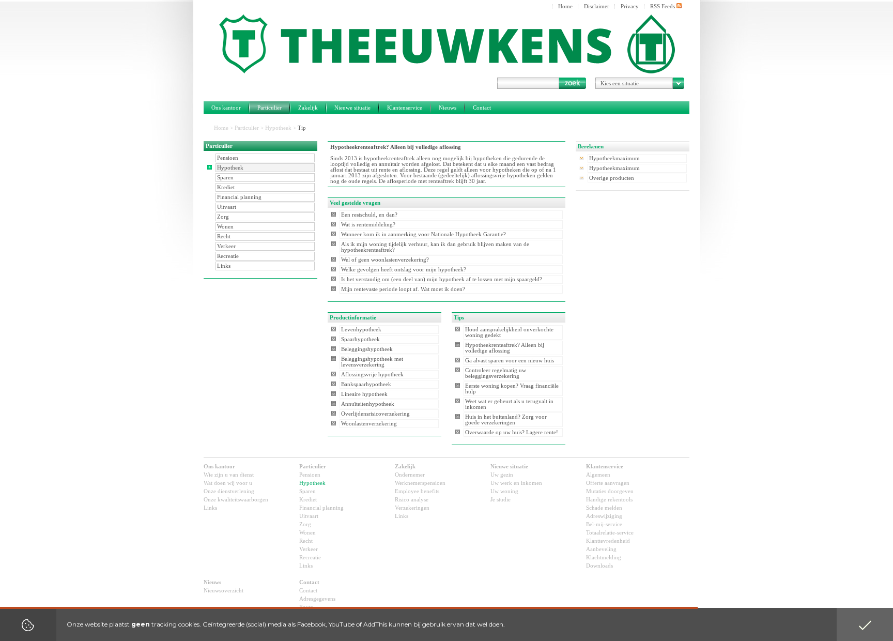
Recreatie (228, 256)
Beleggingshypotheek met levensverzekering (372, 362)
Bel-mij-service (604, 524)
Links (223, 266)
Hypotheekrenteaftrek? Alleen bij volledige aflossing (504, 348)
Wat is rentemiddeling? (368, 224)
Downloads (599, 566)
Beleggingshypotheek (367, 349)
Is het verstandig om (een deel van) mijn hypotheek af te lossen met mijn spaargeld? (441, 279)
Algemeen (598, 475)
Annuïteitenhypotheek (367, 404)
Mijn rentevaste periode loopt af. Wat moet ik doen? (403, 289)
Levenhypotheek (361, 329)
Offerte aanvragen (607, 483)
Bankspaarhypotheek (366, 384)
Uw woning (504, 491)
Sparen (225, 177)
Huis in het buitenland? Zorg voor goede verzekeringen (506, 419)
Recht (223, 236)
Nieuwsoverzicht (223, 590)
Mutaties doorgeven (610, 491)
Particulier (269, 108)
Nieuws (447, 108)
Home (565, 6)
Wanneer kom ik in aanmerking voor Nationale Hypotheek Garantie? (423, 234)
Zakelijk (308, 108)
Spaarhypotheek (360, 339)
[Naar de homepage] (446, 44)
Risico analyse (411, 499)
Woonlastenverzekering (369, 423)
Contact (482, 108)
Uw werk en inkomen (516, 483)
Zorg (223, 217)
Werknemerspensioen (420, 483)
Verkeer (226, 246)
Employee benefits (417, 491)
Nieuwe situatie (352, 108)
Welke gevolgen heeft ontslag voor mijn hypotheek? (403, 269)
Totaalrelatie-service (610, 533)
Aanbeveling (601, 549)
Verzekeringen (412, 508)
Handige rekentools (609, 499)
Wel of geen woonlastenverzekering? (385, 260)
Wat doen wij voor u (228, 483)
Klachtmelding (603, 557)
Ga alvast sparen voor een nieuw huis (509, 360)
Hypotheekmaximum (614, 158)
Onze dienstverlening (229, 491)
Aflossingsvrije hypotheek (372, 374)
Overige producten (611, 178)
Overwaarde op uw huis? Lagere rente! (511, 432)
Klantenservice (404, 108)
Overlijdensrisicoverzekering (375, 414)
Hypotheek (278, 128)
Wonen (225, 227)
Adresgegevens (317, 599)
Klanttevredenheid (608, 541)
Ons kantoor (226, 108)
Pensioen (227, 158)
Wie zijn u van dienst (229, 475)
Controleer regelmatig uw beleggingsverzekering (495, 373)
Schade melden (604, 508)
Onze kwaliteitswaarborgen (236, 499)
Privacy (630, 6)
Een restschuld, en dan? (369, 215)
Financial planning (239, 197)
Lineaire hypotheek (364, 394)
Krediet (226, 187)
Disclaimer (596, 6)
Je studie (500, 499)
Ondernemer (410, 475)
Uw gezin (501, 475)
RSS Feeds (663, 6)
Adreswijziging (604, 516)
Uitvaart (226, 207)
